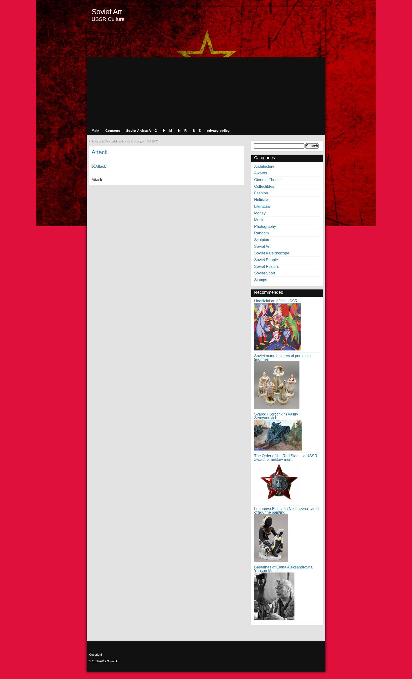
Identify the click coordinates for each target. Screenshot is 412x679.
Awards (260, 173)
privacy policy (218, 130)
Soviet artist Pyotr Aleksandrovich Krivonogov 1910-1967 (124, 141)
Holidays (261, 200)
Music (259, 220)
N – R (182, 130)
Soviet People (266, 260)
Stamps (260, 280)
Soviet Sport (264, 273)
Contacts (112, 130)
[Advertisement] (206, 90)
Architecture (264, 166)
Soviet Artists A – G (141, 130)
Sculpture (262, 240)
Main (95, 130)
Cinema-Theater (268, 180)
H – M (167, 130)
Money (260, 213)
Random (261, 233)
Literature (262, 206)
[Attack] (99, 166)
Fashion (261, 193)
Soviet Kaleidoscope (271, 253)
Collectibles (264, 186)
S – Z (197, 130)
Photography (265, 226)
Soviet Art (107, 11)
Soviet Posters (266, 266)
